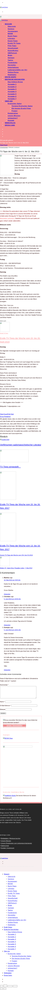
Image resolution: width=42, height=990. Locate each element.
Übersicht (12, 26)
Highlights (12, 74)
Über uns (9, 101)
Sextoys (11, 29)
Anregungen (13, 31)
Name (2, 701)
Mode (10, 55)
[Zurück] (1, 989)
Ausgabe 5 (12, 94)
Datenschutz (5, 845)
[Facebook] (5, 129)
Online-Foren (13, 72)
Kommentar (4, 685)
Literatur (11, 38)
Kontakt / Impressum (7, 848)
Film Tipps (12, 46)
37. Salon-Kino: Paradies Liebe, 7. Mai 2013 (16, 568)
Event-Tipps (13, 41)
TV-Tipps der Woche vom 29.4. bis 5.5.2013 (16, 555)
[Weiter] (4, 989)
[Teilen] (5, 985)
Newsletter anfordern (7, 218)
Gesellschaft (13, 48)
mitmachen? (13, 118)
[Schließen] (1, 986)
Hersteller (12, 65)
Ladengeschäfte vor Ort (17, 70)
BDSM (10, 33)
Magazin (8, 24)
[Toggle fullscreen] (10, 986)
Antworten (7, 594)
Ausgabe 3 (12, 89)
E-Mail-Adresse (5, 705)
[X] (5, 131)
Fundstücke (12, 62)
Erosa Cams (10, 125)
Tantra (10, 60)
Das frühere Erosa (15, 82)
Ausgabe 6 (12, 96)
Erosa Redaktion (5, 416)
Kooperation (13, 113)
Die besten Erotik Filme (21, 108)
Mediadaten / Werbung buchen (10, 838)
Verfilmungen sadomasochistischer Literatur (20, 445)
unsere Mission (14, 115)
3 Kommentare (4, 147)
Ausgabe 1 (12, 84)
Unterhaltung (13, 67)
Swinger (11, 58)
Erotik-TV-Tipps (4, 333)
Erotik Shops (10, 77)
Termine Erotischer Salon (22, 106)
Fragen (14, 111)
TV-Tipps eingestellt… (10, 467)
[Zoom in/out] (15, 986)
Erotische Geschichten (15, 79)
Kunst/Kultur (13, 50)
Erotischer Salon (15, 103)
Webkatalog (10, 123)
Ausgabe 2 (12, 87)
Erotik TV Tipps (14, 43)
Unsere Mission (6, 841)
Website (2, 709)
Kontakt (11, 120)
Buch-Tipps (12, 36)
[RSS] (5, 134)
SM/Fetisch (12, 53)
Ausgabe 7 (12, 99)
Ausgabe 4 (12, 91)
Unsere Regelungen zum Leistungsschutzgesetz (16, 843)
